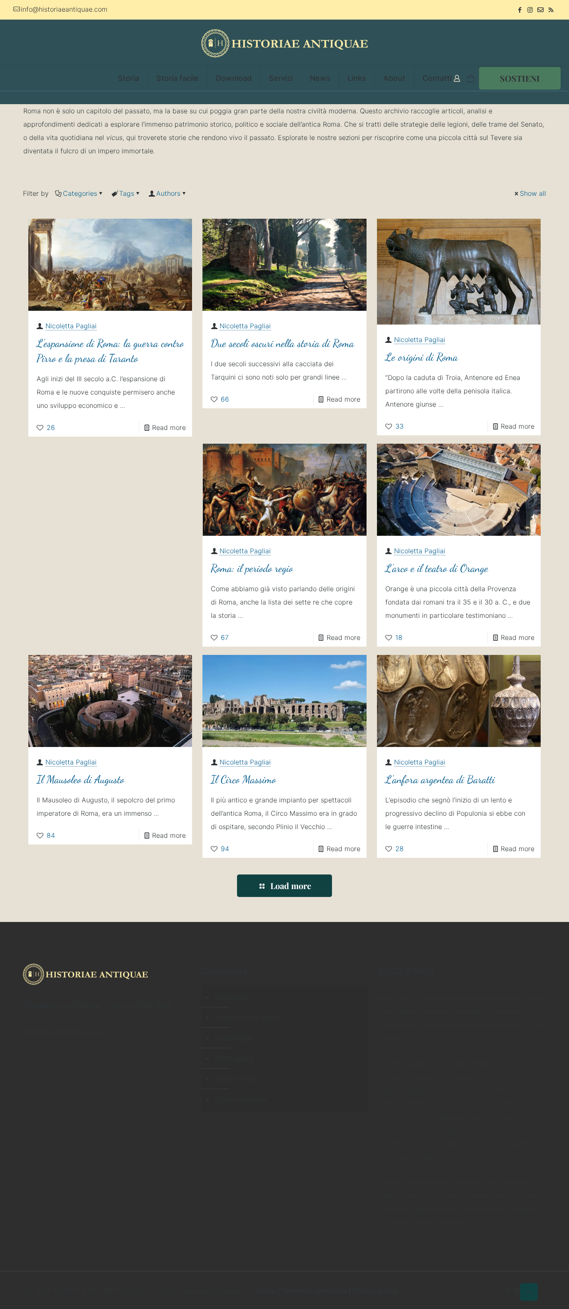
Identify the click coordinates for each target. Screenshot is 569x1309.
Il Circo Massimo (243, 779)
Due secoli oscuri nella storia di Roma (282, 343)
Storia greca (234, 1058)
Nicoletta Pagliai (71, 326)
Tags (126, 193)
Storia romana (236, 1078)
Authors (168, 193)
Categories (80, 193)
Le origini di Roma (421, 356)
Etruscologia (234, 1038)
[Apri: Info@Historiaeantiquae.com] (540, 10)
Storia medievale (241, 1099)
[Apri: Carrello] (471, 78)
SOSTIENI (520, 78)
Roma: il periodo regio (252, 568)
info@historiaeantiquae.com (64, 9)
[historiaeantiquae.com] (284, 42)
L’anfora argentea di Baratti (440, 779)
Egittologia (231, 997)
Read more (169, 427)
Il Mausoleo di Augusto (80, 779)
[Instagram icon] (530, 10)
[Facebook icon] (520, 10)
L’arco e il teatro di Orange (436, 568)
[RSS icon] (551, 10)
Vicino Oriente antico (247, 1017)
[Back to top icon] (529, 1292)
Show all (533, 193)
